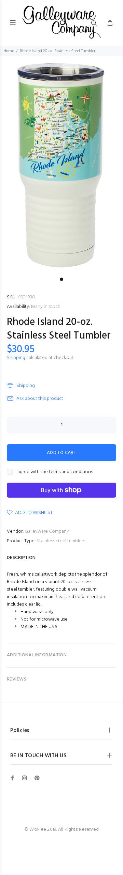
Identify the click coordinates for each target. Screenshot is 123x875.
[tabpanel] (61, 165)
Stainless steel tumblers (61, 541)
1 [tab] (61, 279)
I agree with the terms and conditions (54, 472)
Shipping (16, 358)
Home (8, 51)
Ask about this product (39, 399)
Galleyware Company (47, 531)
